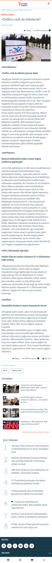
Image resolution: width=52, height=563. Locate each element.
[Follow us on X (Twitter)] (15, 546)
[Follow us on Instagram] (9, 546)
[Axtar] (44, 560)
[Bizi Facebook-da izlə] (8, 560)
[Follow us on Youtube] (20, 546)
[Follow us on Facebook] (3, 546)
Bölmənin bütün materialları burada (35, 432)
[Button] (27, 30)
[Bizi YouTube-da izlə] (32, 560)
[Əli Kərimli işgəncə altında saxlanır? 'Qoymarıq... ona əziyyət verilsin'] (11, 400)
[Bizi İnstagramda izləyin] (20, 560)
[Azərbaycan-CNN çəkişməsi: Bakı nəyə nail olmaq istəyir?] (11, 425)
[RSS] (26, 546)
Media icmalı (7, 15)
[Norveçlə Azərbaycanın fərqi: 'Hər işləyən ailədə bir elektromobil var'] (11, 412)
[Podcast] (31, 546)
